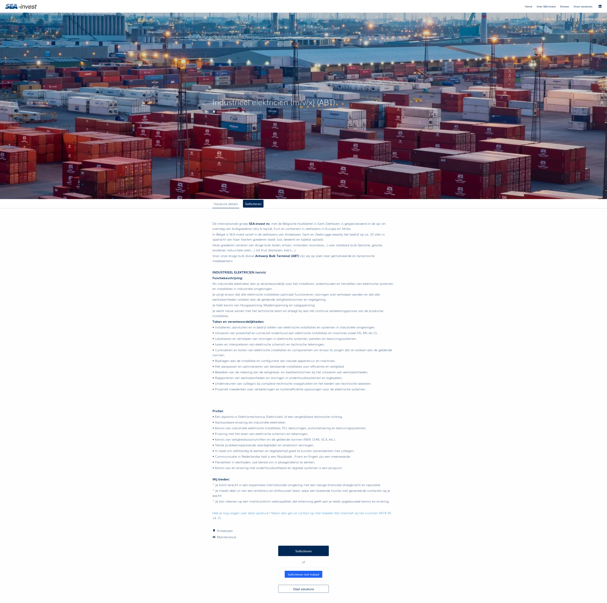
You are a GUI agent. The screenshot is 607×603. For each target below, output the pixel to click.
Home (528, 6)
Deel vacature (303, 588)
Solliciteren (303, 550)
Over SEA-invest (546, 6)
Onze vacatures (582, 6)
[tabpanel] (303, 407)
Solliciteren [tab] (253, 203)
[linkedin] (600, 6)
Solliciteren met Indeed (303, 574)
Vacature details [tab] (226, 203)
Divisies (564, 6)
